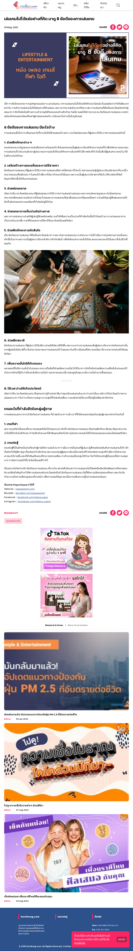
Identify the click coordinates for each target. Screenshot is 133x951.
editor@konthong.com (108, 925)
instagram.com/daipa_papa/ (34, 501)
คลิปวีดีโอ (86, 5)
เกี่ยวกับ (46, 5)
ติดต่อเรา (103, 5)
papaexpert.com (25, 489)
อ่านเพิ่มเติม (79, 943)
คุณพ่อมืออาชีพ (13, 521)
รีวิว (75, 5)
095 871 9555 (102, 929)
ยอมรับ (121, 939)
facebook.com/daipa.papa (32, 497)
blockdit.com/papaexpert (30, 493)
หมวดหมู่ (61, 5)
